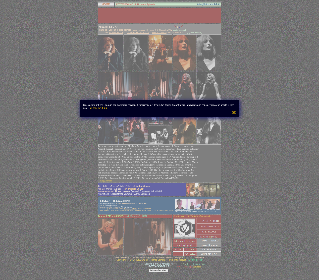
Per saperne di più (98, 108)
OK (234, 112)
